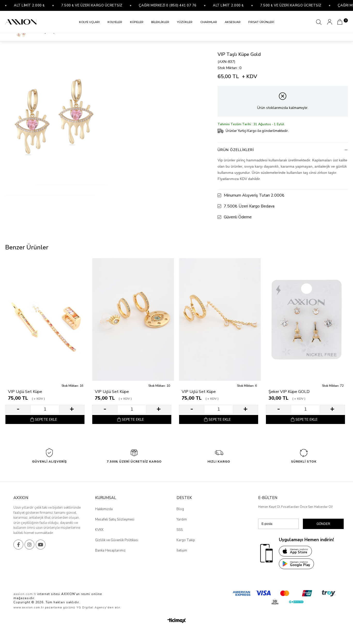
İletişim (182, 550)
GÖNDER (323, 524)
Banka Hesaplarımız (110, 550)
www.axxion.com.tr (28, 607)
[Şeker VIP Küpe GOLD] (307, 319)
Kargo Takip (186, 540)
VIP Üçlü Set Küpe (25, 392)
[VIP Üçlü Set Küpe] (46, 319)
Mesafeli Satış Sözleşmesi (114, 519)
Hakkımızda (104, 509)
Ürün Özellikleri (236, 149)
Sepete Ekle (46, 419)
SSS (180, 529)
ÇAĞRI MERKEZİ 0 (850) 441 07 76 (158, 5)
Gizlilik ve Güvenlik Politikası (116, 540)
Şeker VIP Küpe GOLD (289, 392)
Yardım (182, 519)
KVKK (99, 529)
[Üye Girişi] (329, 22)
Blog (180, 509)
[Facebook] (18, 544)
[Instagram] (29, 544)
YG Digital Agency (91, 607)
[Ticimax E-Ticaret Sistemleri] (176, 621)
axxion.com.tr (24, 594)
